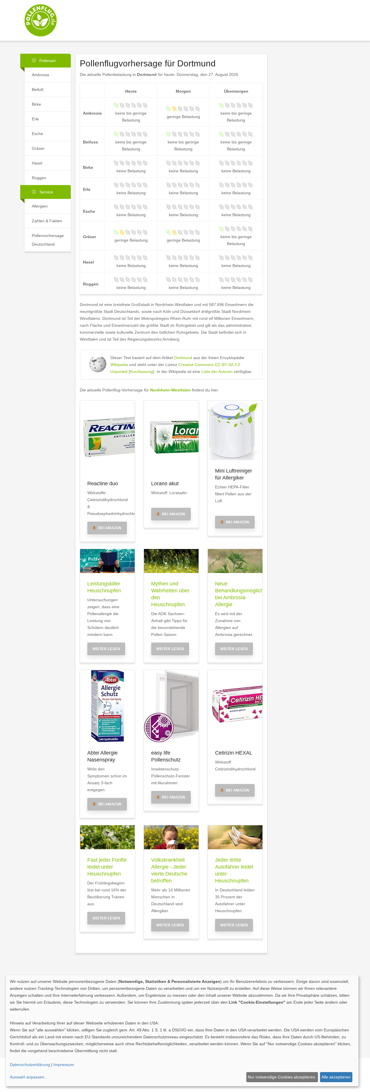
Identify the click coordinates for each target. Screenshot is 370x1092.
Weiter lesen (106, 649)
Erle (35, 119)
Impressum (63, 1064)
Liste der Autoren (217, 371)
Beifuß (38, 89)
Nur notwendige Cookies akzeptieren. (282, 1077)
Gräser (38, 148)
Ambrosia (40, 74)
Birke (36, 104)
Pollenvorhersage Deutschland (48, 240)
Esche (37, 133)
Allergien (40, 206)
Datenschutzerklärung (30, 1064)
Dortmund (183, 357)
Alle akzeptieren (336, 1077)
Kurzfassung (141, 371)
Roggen (39, 178)
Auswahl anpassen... (29, 1077)
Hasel (37, 163)
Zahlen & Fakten (47, 221)
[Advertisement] (226, 15)
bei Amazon (109, 528)
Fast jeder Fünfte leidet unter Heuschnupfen (107, 867)
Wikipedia (119, 364)
